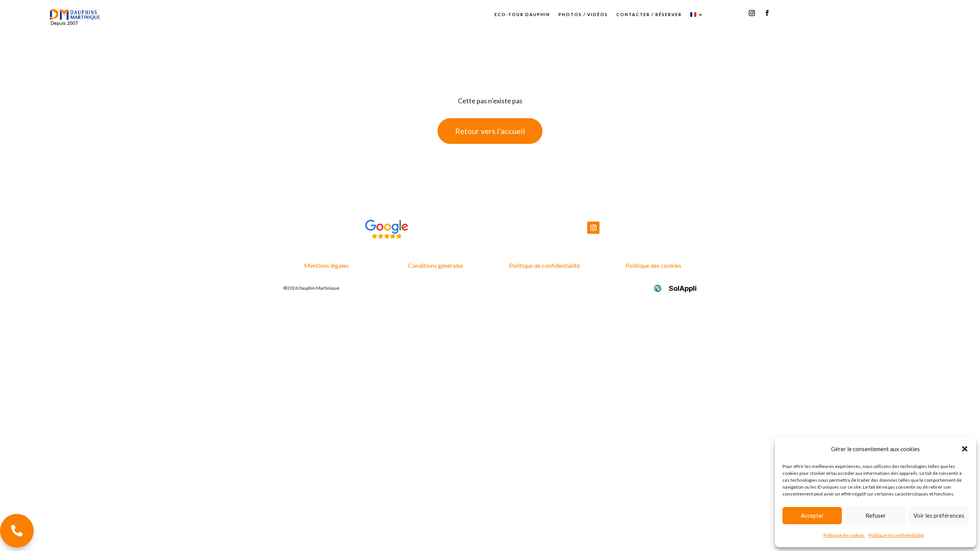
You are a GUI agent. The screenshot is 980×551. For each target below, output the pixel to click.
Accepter (812, 515)
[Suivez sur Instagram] (752, 13)
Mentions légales (326, 265)
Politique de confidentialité (896, 535)
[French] (697, 14)
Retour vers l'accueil (490, 130)
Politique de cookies (844, 535)
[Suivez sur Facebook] (767, 13)
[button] (965, 449)
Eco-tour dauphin (522, 14)
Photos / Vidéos (583, 14)
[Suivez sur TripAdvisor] (782, 13)
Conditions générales (435, 265)
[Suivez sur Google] (736, 13)
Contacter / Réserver (649, 14)
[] (17, 545)
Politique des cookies (653, 265)
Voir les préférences (938, 515)
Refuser (876, 515)
